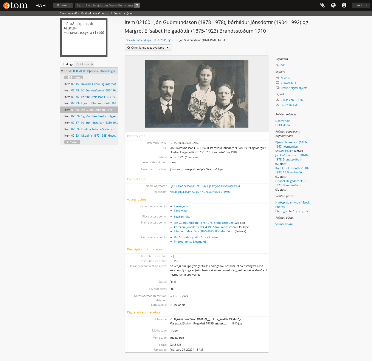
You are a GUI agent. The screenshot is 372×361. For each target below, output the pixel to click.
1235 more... (74, 77)
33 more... (72, 142)
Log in (359, 5)
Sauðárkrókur (183, 217)
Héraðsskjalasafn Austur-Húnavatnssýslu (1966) (200, 192)
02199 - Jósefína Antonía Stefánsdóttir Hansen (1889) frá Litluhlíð (112, 129)
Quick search (84, 64)
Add (283, 65)
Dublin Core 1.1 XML (292, 100)
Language (333, 5)
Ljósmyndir (181, 206)
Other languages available (147, 47)
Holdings (67, 64)
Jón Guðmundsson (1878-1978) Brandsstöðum (203, 223)
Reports (285, 77)
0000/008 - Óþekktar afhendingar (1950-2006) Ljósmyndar (109, 71)
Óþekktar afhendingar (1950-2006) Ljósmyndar (151, 40)
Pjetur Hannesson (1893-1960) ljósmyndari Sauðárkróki (205, 186)
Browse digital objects (293, 88)
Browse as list (288, 83)
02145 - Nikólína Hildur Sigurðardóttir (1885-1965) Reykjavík (109, 84)
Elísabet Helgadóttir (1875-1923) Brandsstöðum (204, 231)
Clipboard (322, 5)
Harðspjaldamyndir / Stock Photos (196, 237)
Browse (62, 5)
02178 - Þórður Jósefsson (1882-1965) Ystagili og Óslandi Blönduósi (113, 90)
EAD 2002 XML (289, 105)
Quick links (344, 5)
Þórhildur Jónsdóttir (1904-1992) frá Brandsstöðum (206, 227)
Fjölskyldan (181, 211)
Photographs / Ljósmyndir (191, 242)
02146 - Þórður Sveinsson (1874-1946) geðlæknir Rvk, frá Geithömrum (115, 97)
